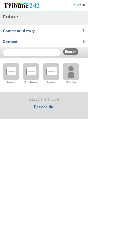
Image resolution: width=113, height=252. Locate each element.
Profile (71, 82)
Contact (10, 41)
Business (31, 82)
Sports (51, 82)
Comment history (19, 31)
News (11, 82)
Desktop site (44, 107)
